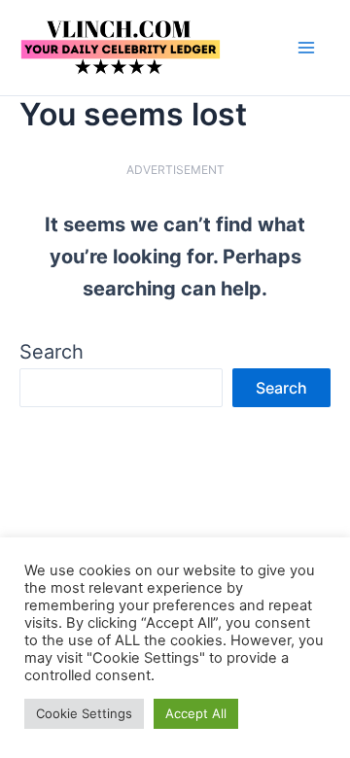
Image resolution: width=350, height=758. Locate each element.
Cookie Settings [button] (84, 713)
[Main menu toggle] (306, 47)
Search (51, 351)
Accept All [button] (196, 713)
